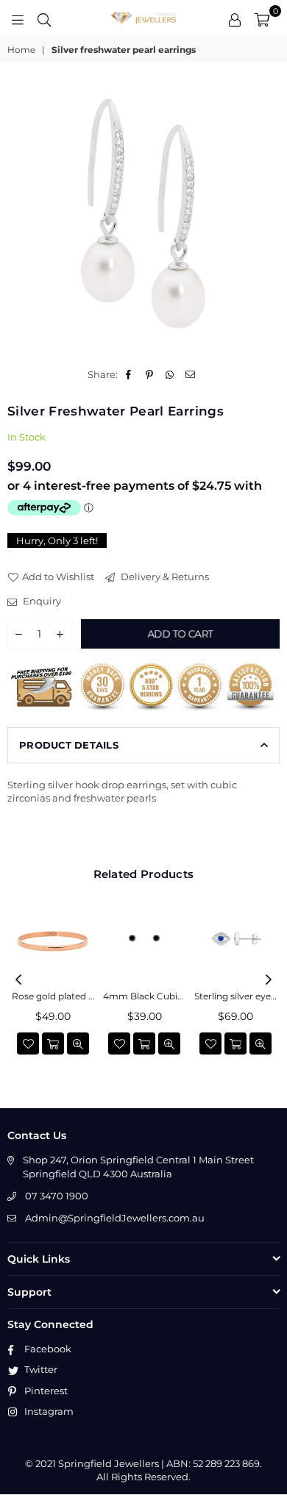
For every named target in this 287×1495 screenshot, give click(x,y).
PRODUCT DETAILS (68, 745)
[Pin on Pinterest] (149, 374)
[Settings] (235, 18)
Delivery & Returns (163, 576)
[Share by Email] (190, 374)
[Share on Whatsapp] (170, 374)
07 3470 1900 (56, 1196)
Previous (18, 980)
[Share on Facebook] (129, 374)
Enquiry (41, 601)
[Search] (44, 18)
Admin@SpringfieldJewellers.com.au (115, 1218)
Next (269, 980)
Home (21, 49)
